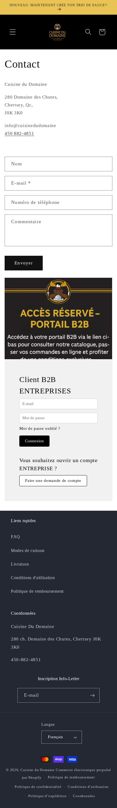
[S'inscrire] (93, 695)
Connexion (34, 441)
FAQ (15, 536)
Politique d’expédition (47, 796)
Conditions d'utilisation (33, 577)
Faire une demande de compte (53, 480)
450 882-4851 (19, 133)
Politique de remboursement (37, 591)
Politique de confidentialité (38, 787)
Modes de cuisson (28, 550)
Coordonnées (84, 796)
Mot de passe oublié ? (39, 428)
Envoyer (23, 263)
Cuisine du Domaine (37, 770)
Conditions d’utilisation (88, 787)
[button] (13, 32)
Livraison (20, 564)
